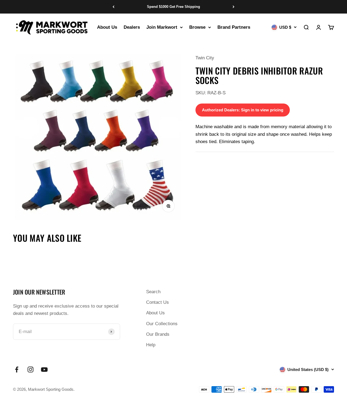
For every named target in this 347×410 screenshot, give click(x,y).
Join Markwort (161, 27)
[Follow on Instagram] (30, 369)
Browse (197, 27)
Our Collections (162, 323)
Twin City (204, 57)
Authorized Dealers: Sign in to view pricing (242, 110)
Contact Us (157, 302)
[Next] (233, 7)
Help (150, 344)
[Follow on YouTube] (44, 369)
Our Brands (157, 334)
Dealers (132, 27)
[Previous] (113, 7)
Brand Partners (233, 27)
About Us (107, 27)
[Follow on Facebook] (16, 369)
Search (153, 291)
